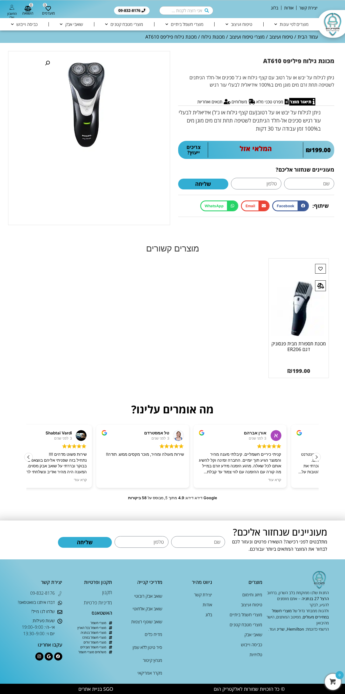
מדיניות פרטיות (98, 602)
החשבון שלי (12, 15)
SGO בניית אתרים (95, 689)
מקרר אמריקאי (149, 673)
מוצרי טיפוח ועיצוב (247, 36)
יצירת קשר (308, 8)
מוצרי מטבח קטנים (127, 24)
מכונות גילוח (213, 36)
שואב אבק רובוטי (148, 596)
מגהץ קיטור (152, 660)
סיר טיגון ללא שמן (147, 647)
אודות (289, 8)
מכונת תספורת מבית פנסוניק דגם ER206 (298, 346)
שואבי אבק (74, 24)
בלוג (274, 8)
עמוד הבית (308, 36)
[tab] (302, 102)
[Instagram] (39, 656)
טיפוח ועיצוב (241, 24)
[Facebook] (58, 656)
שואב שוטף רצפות (146, 622)
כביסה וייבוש (27, 24)
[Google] (49, 656)
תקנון (107, 592)
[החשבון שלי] (11, 7)
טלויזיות (256, 655)
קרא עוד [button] (109, 480)
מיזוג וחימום (252, 595)
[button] (290, 206)
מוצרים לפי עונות (294, 24)
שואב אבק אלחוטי (147, 609)
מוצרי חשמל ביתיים (187, 24)
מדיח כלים (153, 634)
